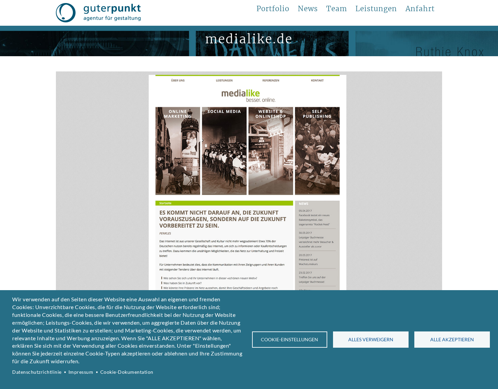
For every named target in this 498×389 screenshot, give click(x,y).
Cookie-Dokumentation (126, 372)
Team (336, 8)
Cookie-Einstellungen (289, 339)
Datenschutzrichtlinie (37, 372)
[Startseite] (98, 13)
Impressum (81, 372)
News (308, 8)
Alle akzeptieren (452, 339)
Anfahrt (420, 8)
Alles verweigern (370, 339)
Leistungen (376, 8)
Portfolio (272, 8)
